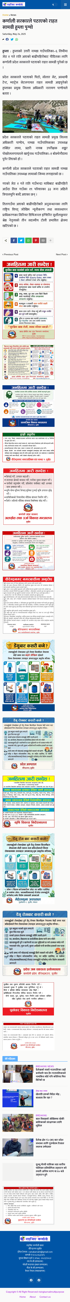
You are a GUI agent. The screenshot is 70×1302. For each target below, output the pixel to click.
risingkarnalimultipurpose (51, 1291)
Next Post (61, 254)
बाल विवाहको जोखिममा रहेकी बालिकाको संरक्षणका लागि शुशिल (50, 1122)
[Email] (43, 240)
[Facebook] (7, 39)
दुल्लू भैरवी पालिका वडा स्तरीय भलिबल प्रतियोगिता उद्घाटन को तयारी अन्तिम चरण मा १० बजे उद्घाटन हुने (51, 1170)
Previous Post (11, 254)
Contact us (45, 1296)
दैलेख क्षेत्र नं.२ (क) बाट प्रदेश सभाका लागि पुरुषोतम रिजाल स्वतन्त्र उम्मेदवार (50, 1143)
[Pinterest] (36, 240)
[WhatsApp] (16, 39)
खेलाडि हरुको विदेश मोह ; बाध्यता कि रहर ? (48, 1096)
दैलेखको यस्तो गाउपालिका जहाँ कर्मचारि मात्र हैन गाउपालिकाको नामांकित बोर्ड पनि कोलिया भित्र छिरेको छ (51, 1075)
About (33, 1296)
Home (5, 15)
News (13, 15)
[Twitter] (12, 39)
